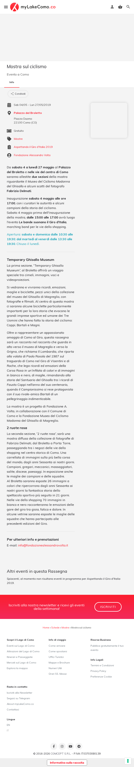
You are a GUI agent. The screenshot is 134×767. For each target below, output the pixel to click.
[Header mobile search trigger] (128, 7)
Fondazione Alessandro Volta (32, 155)
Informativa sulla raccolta (67, 762)
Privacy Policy (98, 671)
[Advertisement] (109, 120)
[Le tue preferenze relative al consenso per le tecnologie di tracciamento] (128, 761)
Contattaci (13, 709)
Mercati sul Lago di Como (21, 662)
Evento (12, 74)
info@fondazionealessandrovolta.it (43, 545)
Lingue (11, 719)
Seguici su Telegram (18, 698)
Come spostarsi (58, 651)
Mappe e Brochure (59, 662)
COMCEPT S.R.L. (61, 753)
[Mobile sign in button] (112, 7)
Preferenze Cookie (101, 676)
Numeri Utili (55, 668)
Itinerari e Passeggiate (20, 657)
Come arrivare (57, 645)
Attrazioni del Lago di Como (23, 651)
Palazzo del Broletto (28, 113)
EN (8, 725)
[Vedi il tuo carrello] (120, 7)
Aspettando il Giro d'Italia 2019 (33, 147)
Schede (55, 627)
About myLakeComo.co (20, 704)
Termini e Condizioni (102, 665)
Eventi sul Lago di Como (21, 645)
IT (8, 730)
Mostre (18, 139)
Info (11, 82)
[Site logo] (33, 7)
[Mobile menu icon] (5, 7)
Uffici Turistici (56, 657)
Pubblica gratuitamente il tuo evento (107, 648)
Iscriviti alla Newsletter (19, 692)
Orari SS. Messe (58, 673)
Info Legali (97, 659)
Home (46, 627)
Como (24, 74)
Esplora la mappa (17, 668)
